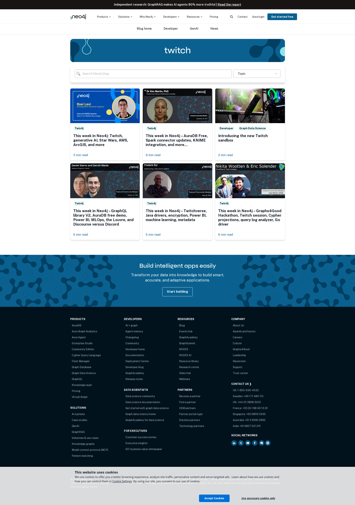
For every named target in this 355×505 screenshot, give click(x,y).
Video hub (185, 373)
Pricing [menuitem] (214, 16)
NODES (183, 349)
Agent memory (134, 331)
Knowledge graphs (83, 443)
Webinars (184, 379)
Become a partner (190, 396)
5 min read (80, 234)
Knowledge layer (82, 385)
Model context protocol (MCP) (90, 449)
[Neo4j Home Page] (78, 17)
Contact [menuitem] (243, 16)
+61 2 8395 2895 (255, 420)
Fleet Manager (81, 361)
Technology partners (191, 426)
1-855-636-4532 (248, 390)
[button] (256, 74)
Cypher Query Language (86, 355)
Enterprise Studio (82, 343)
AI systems (78, 414)
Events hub (186, 331)
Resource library (189, 361)
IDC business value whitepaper (143, 449)
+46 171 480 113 (253, 396)
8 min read (153, 155)
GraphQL (77, 379)
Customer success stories (140, 437)
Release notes (134, 379)
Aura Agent (79, 337)
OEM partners (187, 408)
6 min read (225, 234)
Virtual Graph (80, 396)
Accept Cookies (214, 498)
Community (132, 343)
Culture (237, 343)
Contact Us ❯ (241, 383)
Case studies (79, 420)
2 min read (225, 155)
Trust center (240, 373)
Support (237, 367)
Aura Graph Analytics (84, 331)
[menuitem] (103, 16)
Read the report (229, 4)
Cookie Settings (122, 481)
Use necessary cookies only (258, 498)
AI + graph (131, 325)
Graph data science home (140, 414)
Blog (182, 325)
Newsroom (239, 361)
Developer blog (134, 367)
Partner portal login (191, 414)
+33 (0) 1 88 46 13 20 (255, 408)
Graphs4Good (241, 349)
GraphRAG (78, 431)
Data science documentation (142, 402)
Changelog (132, 337)
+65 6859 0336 (256, 414)
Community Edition (83, 349)
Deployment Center (137, 361)
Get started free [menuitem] (282, 16)
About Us (238, 325)
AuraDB (76, 325)
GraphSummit (187, 343)
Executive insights (136, 443)
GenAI (75, 426)
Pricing (76, 391)
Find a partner (187, 402)
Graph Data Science (84, 373)
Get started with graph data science (147, 408)
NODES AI (185, 355)
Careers (237, 337)
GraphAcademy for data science (144, 420)
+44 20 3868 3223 (249, 402)
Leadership (239, 355)
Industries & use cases (85, 437)
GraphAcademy (134, 373)
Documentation (134, 355)
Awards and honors (244, 331)
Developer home (135, 349)
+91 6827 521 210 (250, 426)
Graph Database (81, 367)
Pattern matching (82, 455)
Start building (177, 291)
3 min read (80, 155)
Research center (189, 367)
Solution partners (189, 420)
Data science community (140, 396)
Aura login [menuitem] (258, 16)
